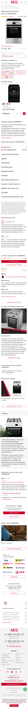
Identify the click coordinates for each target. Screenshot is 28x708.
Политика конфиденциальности (14, 688)
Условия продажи (6, 657)
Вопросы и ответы (20, 653)
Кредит (3, 659)
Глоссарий (18, 657)
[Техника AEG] (14, 2)
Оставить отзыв (14, 261)
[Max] (11, 671)
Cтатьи (17, 655)
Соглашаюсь (14, 705)
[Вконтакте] (7, 671)
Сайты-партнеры (20, 662)
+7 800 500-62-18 (14, 641)
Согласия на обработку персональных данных (16, 703)
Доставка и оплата (6, 653)
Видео (17, 659)
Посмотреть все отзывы (14, 264)
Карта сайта (14, 692)
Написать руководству (14, 684)
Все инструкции (9, 56)
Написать (14, 593)
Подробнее (14, 576)
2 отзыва (10, 16)
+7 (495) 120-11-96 (14, 588)
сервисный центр (6, 499)
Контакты (18, 660)
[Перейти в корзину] (26, 2)
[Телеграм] (20, 671)
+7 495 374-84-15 (14, 634)
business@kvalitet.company (14, 681)
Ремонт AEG (4, 662)
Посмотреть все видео (14, 548)
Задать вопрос (14, 513)
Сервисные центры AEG (7, 660)
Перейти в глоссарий (14, 357)
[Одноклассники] (16, 671)
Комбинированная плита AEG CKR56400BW (12, 482)
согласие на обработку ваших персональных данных (13, 701)
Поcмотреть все (14, 516)
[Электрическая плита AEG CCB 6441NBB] (14, 93)
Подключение (4, 655)
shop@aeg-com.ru (14, 677)
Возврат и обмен (5, 664)
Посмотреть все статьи (14, 406)
